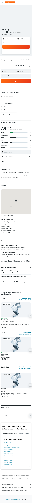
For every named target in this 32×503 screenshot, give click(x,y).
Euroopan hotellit (17, 498)
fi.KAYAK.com (4, 498)
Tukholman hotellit (8, 453)
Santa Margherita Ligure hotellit (11, 447)
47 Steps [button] (3, 388)
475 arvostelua (17, 32)
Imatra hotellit (7, 458)
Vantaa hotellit (7, 451)
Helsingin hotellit (8, 445)
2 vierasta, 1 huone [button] (8, 43)
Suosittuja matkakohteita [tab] (10, 433)
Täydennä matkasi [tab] (24, 433)
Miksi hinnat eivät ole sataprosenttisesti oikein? (14, 490)
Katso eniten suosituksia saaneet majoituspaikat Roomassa (25, 368)
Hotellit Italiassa (25, 498)
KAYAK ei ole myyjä (7, 484)
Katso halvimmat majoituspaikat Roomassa (24, 333)
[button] (2, 2)
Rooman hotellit (16, 499)
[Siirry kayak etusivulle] (10, 2)
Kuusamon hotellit (8, 456)
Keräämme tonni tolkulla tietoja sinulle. (12, 487)
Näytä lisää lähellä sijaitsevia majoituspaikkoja (24, 299)
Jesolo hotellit (7, 442)
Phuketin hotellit (8, 464)
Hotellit (9, 498)
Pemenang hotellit (8, 449)
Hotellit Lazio (9, 499)
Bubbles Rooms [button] (5, 354)
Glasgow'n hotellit (8, 460)
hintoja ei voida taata (11, 480)
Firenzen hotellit (8, 462)
